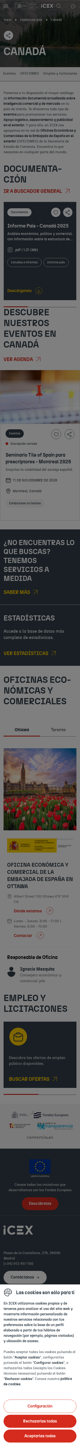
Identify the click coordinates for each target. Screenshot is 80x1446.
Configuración (40, 1406)
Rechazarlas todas (40, 1421)
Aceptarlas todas (40, 1436)
